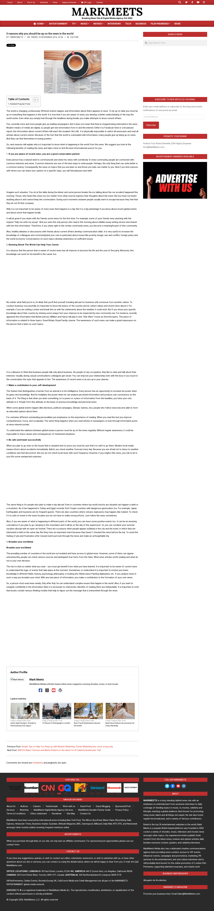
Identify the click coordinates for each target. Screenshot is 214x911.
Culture (74, 37)
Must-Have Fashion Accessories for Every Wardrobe (120, 724)
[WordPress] (60, 690)
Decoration (35, 718)
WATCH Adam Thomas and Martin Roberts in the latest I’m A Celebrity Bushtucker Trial (59, 750)
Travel (100, 718)
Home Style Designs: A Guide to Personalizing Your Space (23, 724)
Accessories (130, 718)
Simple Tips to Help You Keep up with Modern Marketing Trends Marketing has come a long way (67, 746)
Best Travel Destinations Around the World (87, 724)
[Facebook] (40, 690)
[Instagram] (47, 690)
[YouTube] (53, 690)
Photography (66, 718)
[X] (34, 690)
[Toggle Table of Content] (34, 99)
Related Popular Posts (20, 104)
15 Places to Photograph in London (56, 723)
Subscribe (151, 125)
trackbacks (37, 762)
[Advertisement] (73, 181)
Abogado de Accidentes (154, 880)
